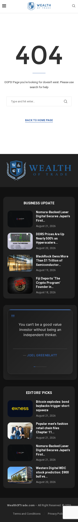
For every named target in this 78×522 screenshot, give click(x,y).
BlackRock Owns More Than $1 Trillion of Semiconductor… (52, 260)
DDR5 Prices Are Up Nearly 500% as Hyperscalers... (50, 238)
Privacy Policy (56, 514)
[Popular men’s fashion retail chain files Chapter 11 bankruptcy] (20, 430)
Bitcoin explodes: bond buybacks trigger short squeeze (52, 406)
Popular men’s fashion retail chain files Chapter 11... (52, 428)
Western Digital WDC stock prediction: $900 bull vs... (52, 472)
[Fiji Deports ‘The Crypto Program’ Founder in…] (20, 285)
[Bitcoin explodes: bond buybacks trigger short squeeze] (20, 408)
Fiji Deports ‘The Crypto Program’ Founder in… (48, 282)
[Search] (74, 6)
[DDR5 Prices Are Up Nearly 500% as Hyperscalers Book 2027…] (20, 241)
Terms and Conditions (27, 514)
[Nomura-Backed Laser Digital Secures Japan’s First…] (20, 219)
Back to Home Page (39, 120)
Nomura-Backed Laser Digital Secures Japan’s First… (53, 216)
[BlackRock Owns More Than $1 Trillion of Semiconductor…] (20, 263)
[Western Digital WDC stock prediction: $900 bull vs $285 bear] (20, 475)
